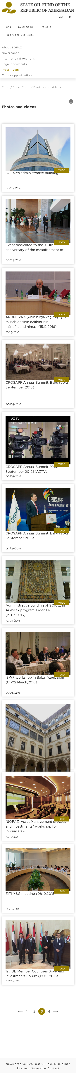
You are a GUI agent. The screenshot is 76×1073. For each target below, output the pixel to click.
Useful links (44, 1063)
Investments (26, 27)
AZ (61, 17)
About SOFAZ (12, 47)
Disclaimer (62, 1063)
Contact (54, 1068)
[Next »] (55, 1011)
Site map (23, 1068)
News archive (16, 1063)
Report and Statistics (19, 34)
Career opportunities (17, 75)
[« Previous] (20, 1011)
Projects (45, 27)
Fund (8, 27)
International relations (18, 58)
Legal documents (14, 64)
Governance (10, 53)
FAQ (30, 1063)
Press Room (10, 69)
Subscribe (38, 1068)
